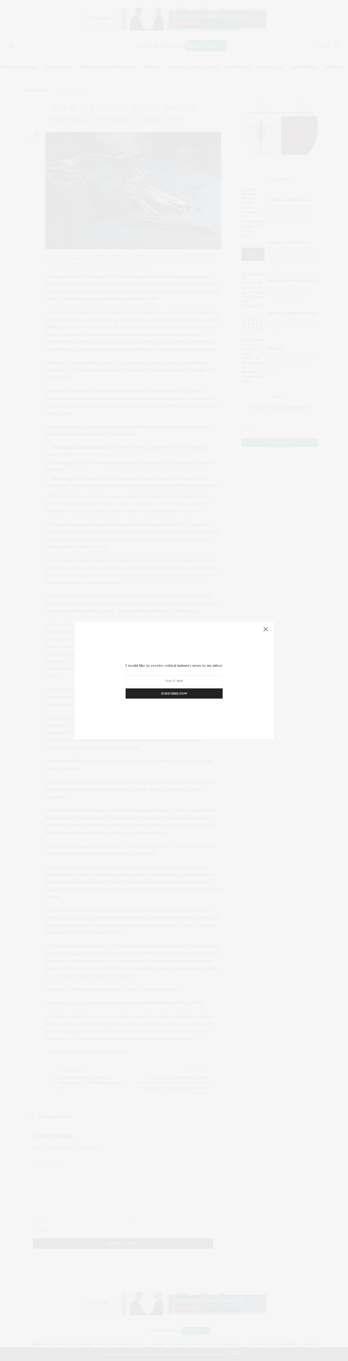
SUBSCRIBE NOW (174, 693)
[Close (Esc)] (266, 629)
